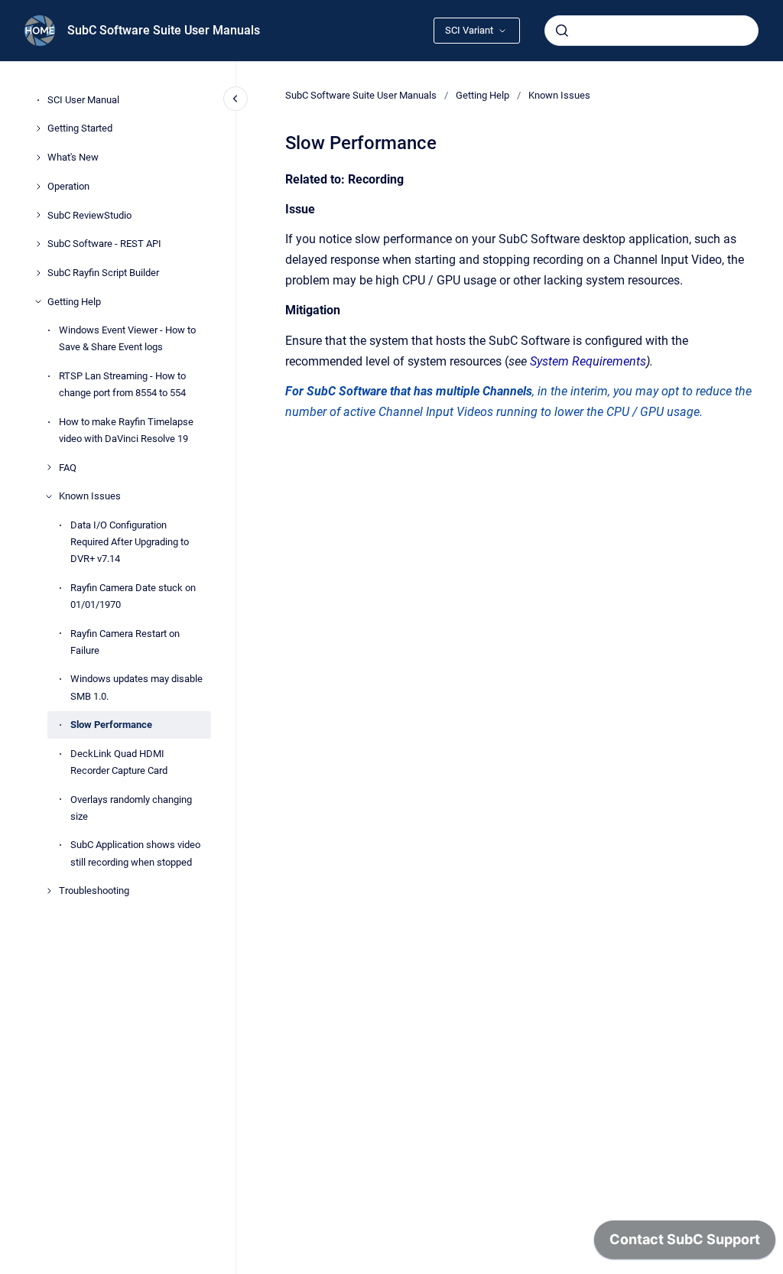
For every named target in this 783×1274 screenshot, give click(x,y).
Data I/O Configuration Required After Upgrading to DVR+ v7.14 (129, 541)
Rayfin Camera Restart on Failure (125, 642)
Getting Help (74, 301)
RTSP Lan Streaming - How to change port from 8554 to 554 (122, 384)
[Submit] (562, 30)
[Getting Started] (38, 128)
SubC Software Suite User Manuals (163, 30)
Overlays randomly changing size (131, 808)
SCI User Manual (83, 100)
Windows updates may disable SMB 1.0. (136, 687)
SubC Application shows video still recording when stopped (135, 853)
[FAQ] (49, 467)
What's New (73, 157)
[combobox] (651, 30)
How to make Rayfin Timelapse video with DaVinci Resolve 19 (126, 430)
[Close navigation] (235, 98)
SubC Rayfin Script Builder (103, 272)
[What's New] (38, 157)
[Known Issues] (49, 496)
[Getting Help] (38, 301)
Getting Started (79, 128)
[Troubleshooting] (49, 891)
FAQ (67, 467)
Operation (68, 186)
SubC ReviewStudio (89, 215)
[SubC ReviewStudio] (38, 215)
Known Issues (90, 496)
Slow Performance (111, 724)
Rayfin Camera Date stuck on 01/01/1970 (133, 596)
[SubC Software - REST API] (38, 244)
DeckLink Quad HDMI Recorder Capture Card (118, 762)
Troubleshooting (94, 890)
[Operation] (38, 186)
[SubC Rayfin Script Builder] (38, 273)
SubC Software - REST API (104, 243)
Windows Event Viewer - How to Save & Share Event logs (127, 338)
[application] (684, 1243)
